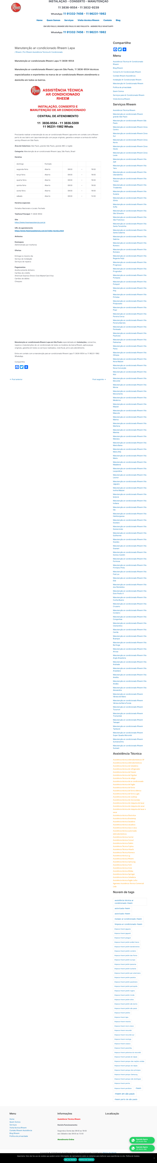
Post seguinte (99, 379)
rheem (138, 1088)
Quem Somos (118, 91)
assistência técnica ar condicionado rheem (124, 901)
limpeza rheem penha (122, 1083)
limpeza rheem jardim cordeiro (125, 951)
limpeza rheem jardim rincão (124, 995)
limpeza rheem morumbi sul (124, 1035)
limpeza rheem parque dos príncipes (127, 1070)
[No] (154, 1158)
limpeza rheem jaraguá (122, 938)
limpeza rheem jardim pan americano (127, 973)
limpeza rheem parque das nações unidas (129, 1061)
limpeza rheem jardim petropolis (125, 986)
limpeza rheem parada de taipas (125, 1057)
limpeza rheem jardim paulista (125, 977)
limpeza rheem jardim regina (124, 991)
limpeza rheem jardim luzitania (125, 969)
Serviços (13, 1125)
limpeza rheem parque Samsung (125, 1074)
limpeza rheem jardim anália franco (126, 942)
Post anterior (16, 379)
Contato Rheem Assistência (124, 76)
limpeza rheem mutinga (122, 1039)
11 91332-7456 (73, 13)
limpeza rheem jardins (122, 1013)
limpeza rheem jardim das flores (125, 955)
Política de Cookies (86, 1159)
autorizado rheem (122, 913)
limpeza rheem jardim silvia (124, 999)
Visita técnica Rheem (121, 99)
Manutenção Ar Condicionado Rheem (128, 83)
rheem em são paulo (125, 1094)
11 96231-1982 (96, 13)
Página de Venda (109, 1153)
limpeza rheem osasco (122, 1044)
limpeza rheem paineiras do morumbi (127, 1052)
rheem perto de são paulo (126, 1099)
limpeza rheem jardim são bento (125, 1004)
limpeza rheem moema (122, 1021)
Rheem (18, 52)
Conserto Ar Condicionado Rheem (127, 72)
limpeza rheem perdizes (123, 1088)
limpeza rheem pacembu (123, 1048)
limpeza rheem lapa (121, 1017)
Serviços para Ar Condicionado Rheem (128, 95)
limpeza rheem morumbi (123, 1030)
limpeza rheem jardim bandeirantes (127, 947)
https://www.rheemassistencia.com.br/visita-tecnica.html (39, 231)
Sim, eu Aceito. (70, 1159)
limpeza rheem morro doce (124, 1026)
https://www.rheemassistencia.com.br (30, 222)
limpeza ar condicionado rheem (128, 924)
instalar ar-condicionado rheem (128, 919)
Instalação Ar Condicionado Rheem (127, 80)
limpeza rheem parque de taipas (125, 1066)
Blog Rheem (118, 68)
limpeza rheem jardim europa (124, 960)
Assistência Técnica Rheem (124, 110)
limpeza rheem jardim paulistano (125, 982)
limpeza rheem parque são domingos (127, 1079)
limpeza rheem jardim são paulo (125, 1008)
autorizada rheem (122, 908)
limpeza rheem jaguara (122, 929)
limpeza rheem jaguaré (122, 933)
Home (12, 1119)
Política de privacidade (122, 87)
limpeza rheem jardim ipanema (125, 964)
